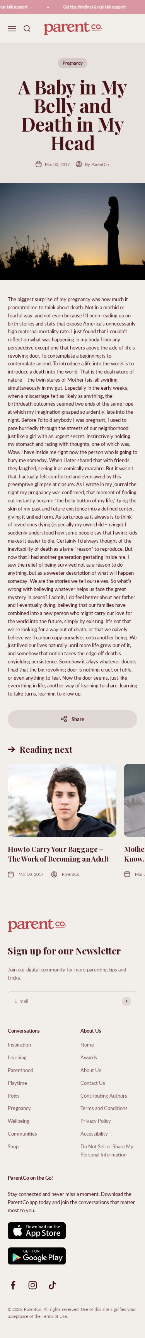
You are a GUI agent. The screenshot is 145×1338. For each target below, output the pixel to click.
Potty (14, 1095)
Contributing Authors (103, 1095)
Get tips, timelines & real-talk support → (94, 7)
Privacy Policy (95, 1120)
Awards (88, 1057)
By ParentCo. (97, 164)
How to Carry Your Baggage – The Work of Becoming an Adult (58, 854)
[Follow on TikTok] (52, 1285)
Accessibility (94, 1133)
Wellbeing (18, 1120)
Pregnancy (73, 63)
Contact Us (92, 1082)
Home (87, 1044)
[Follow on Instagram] (32, 1285)
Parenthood (20, 1070)
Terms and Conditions (104, 1108)
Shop (13, 1146)
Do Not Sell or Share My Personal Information (106, 1150)
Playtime (17, 1082)
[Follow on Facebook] (13, 1285)
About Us (90, 1070)
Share (78, 719)
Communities (22, 1133)
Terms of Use (54, 1316)
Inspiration (19, 1044)
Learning (17, 1057)
